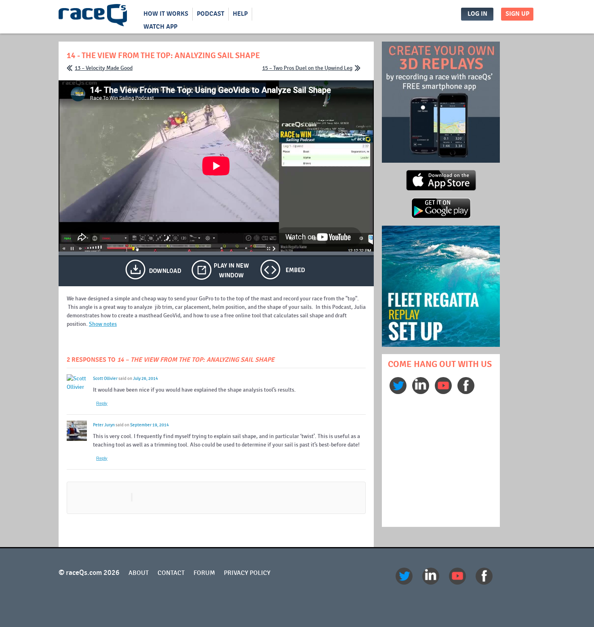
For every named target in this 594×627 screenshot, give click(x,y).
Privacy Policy (247, 573)
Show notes (103, 324)
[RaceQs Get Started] (441, 161)
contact (171, 573)
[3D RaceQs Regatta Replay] (441, 345)
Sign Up (517, 14)
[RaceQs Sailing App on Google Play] (441, 217)
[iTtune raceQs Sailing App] (441, 189)
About (138, 573)
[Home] (93, 17)
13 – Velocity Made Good (104, 68)
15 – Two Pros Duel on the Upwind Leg (307, 68)
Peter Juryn (104, 425)
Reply (101, 403)
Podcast (210, 14)
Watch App (160, 27)
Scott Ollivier (105, 378)
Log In (477, 14)
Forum (204, 573)
